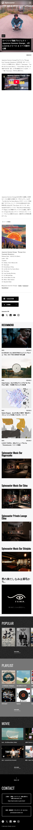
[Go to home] (8, 3)
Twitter (20, 285)
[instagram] (18, 316)
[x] (6, 316)
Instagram (25, 285)
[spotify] (3, 316)
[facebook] (10, 316)
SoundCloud (5, 287)
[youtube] (14, 316)
